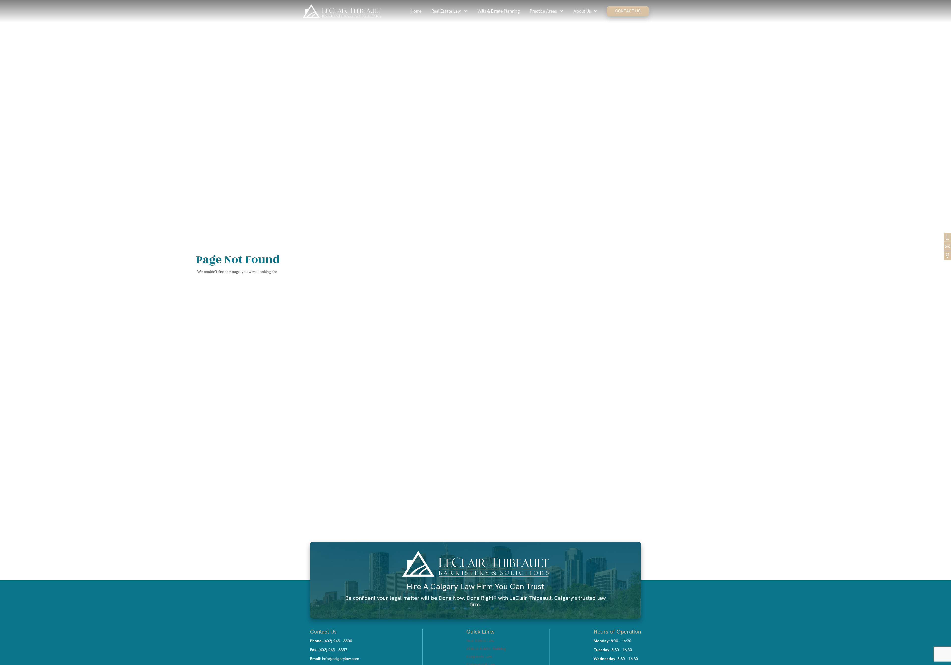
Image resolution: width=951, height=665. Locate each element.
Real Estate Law (446, 11)
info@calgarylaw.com (340, 658)
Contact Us (627, 10)
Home (416, 11)
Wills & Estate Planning (498, 11)
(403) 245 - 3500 (337, 640)
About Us (582, 11)
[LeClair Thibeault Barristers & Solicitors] (341, 11)
